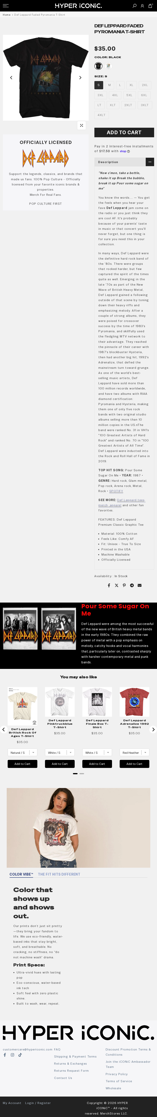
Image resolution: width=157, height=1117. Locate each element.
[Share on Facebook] (109, 585)
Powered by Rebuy (78, 778)
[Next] (80, 77)
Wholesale (113, 1088)
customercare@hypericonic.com (27, 1049)
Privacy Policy (117, 1074)
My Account (12, 1103)
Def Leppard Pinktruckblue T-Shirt (60, 724)
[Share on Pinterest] (124, 585)
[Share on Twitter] (117, 585)
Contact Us (63, 1078)
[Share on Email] (139, 585)
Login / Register (38, 1103)
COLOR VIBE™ (21, 874)
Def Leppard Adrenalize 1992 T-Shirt (134, 724)
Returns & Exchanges (70, 1064)
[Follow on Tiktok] (20, 1055)
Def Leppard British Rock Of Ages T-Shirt (22, 732)
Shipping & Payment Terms (75, 1056)
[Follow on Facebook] (5, 1055)
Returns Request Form (71, 1071)
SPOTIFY (116, 491)
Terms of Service (119, 1081)
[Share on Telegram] (132, 585)
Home (7, 15)
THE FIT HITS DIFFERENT (59, 874)
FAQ (57, 1049)
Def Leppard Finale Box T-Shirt (97, 724)
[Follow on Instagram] (12, 1055)
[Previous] (11, 77)
